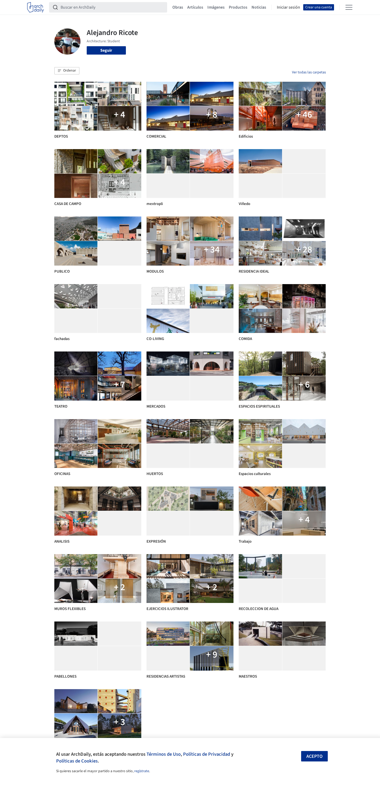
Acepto (314, 756)
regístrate (141, 771)
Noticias (259, 7)
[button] (66, 70)
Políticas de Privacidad (206, 754)
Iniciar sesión (288, 7)
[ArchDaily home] (35, 7)
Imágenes (216, 7)
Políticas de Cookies (77, 761)
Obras (177, 7)
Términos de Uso (164, 754)
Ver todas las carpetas (309, 72)
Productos (238, 7)
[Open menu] (349, 7)
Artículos (195, 7)
